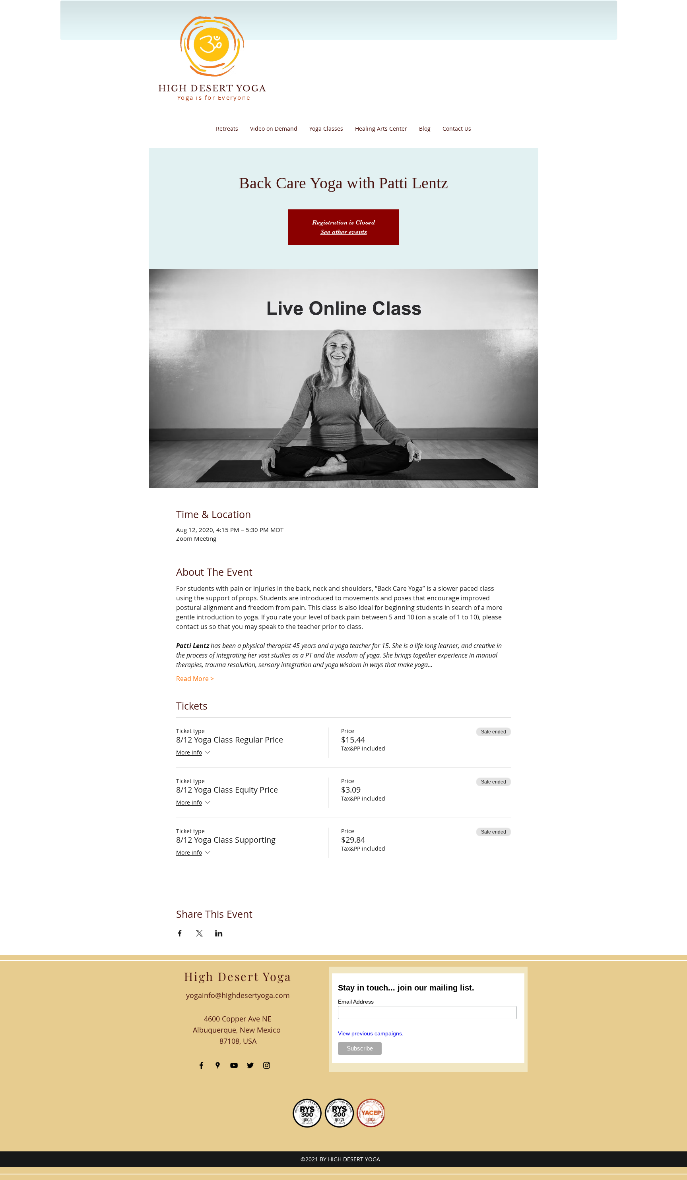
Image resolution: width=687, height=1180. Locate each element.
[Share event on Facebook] (180, 933)
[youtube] (234, 1065)
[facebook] (201, 1065)
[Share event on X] (199, 933)
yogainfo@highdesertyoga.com (238, 995)
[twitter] (250, 1065)
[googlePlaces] (217, 1065)
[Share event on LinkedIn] (219, 933)
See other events (343, 232)
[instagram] (266, 1065)
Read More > (195, 678)
